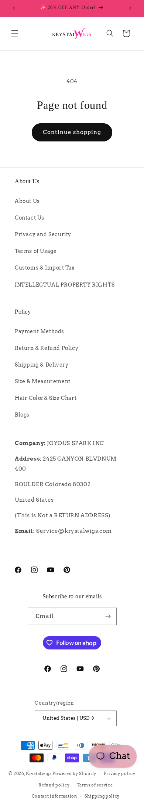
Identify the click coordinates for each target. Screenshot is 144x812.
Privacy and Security (43, 234)
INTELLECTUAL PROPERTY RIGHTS (65, 285)
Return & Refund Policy (46, 348)
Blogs (22, 415)
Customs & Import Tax (45, 268)
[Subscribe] (108, 616)
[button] (15, 33)
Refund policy (53, 785)
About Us (27, 201)
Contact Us (29, 218)
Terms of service (95, 785)
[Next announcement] (130, 8)
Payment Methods (39, 331)
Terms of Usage (35, 251)
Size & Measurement (43, 381)
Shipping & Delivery (41, 365)
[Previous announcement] (14, 8)
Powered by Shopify (74, 773)
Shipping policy (102, 796)
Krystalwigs (39, 773)
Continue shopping (72, 132)
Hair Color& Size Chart (45, 398)
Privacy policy (120, 773)
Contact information (54, 796)
